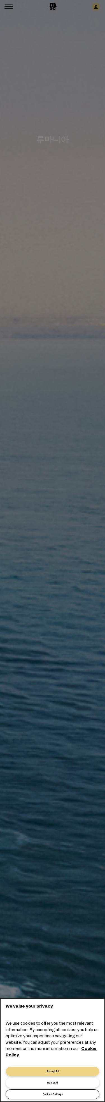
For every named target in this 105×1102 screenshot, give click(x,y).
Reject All (52, 1083)
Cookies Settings (53, 1094)
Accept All (53, 1071)
